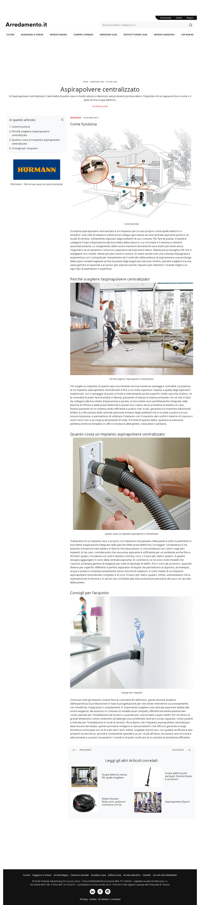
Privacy (84, 899)
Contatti (146, 875)
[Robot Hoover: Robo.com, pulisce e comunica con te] (84, 802)
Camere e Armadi (83, 34)
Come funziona (21, 126)
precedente (85, 750)
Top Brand (187, 34)
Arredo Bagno (58, 34)
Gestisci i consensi (111, 899)
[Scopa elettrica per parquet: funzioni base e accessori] (148, 777)
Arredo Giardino (164, 34)
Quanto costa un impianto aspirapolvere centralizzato (36, 141)
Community (165, 17)
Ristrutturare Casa (136, 34)
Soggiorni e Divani (32, 34)
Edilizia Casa (114, 875)
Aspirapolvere (101, 106)
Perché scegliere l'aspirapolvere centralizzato (30, 133)
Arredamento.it (53, 24)
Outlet (179, 17)
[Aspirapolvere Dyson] (148, 802)
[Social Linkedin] (92, 891)
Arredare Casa (108, 34)
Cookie (93, 899)
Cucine (10, 34)
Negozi (190, 17)
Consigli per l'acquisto (25, 148)
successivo (178, 750)
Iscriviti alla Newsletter (165, 875)
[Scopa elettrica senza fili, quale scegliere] (84, 777)
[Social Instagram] (107, 891)
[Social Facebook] (100, 891)
